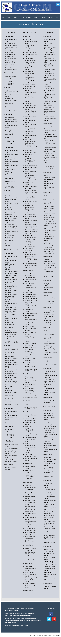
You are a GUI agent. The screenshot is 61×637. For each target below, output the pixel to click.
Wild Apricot (42, 635)
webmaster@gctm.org (26, 615)
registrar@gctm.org (11, 620)
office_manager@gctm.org (11, 610)
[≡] (57, 17)
